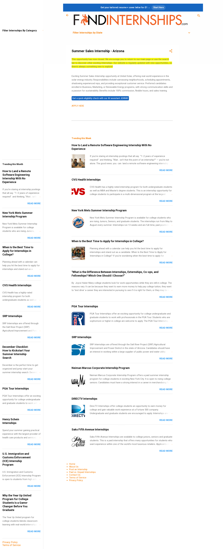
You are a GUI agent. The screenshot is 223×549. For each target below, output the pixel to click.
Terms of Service (77, 477)
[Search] (199, 16)
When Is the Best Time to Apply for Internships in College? (108, 241)
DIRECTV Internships (84, 398)
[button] (171, 51)
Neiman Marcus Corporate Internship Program (101, 367)
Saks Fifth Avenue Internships (90, 429)
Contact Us (74, 474)
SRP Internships (81, 337)
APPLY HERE (78, 105)
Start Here (158, 7)
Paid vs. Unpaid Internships (82, 472)
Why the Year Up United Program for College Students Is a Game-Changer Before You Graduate (16, 503)
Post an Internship (78, 469)
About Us (73, 466)
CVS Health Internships (86, 179)
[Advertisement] (191, 90)
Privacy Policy (76, 480)
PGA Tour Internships (85, 306)
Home (72, 464)
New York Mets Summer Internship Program (99, 210)
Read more (166, 170)
